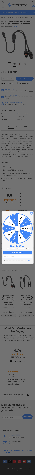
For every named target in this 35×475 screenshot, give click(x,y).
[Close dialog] (31, 213)
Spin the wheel (17, 252)
